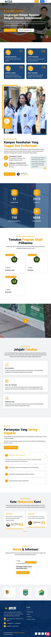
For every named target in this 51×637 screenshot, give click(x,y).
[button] (23, 532)
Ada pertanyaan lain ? (11, 447)
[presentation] (42, 37)
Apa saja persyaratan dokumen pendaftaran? (19, 480)
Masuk (42, 1)
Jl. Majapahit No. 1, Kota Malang (13, 623)
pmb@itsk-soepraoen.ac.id (12, 626)
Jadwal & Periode (31, 619)
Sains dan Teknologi (11, 385)
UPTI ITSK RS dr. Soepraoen (18, 632)
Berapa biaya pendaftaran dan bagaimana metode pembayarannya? (24, 467)
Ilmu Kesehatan (9, 368)
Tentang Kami (30, 611)
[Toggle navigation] (46, 1)
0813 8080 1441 (25, 174)
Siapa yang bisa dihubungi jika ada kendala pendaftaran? (21, 474)
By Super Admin (21, 563)
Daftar (36, 1)
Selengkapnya (9, 174)
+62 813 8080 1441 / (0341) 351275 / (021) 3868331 (13, 619)
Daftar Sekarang (9, 27)
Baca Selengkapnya (22, 572)
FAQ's (28, 614)
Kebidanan (30, 270)
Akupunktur (8, 292)
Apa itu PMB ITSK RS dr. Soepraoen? (17, 455)
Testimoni (29, 616)
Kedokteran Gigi (9, 270)
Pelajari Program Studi (25, 27)
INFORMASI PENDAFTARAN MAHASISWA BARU (24, 567)
